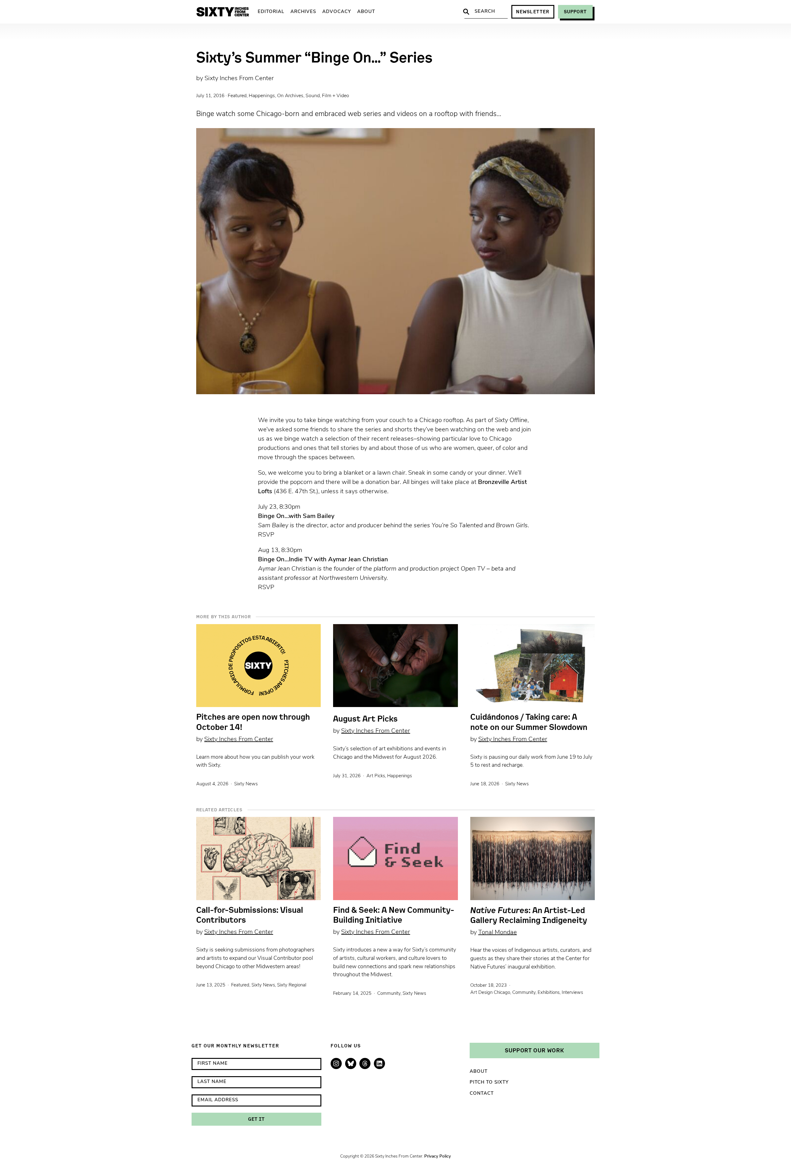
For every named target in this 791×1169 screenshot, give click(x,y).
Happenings (262, 95)
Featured (237, 95)
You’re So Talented (457, 526)
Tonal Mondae (497, 933)
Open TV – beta (482, 569)
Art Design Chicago (490, 992)
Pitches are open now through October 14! (253, 722)
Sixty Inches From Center (239, 78)
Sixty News (246, 784)
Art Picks (375, 776)
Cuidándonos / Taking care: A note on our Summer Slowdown (528, 722)
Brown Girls (512, 526)
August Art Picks (365, 719)
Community (388, 993)
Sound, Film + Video (327, 95)
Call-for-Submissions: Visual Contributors (249, 915)
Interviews (572, 992)
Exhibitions (549, 992)
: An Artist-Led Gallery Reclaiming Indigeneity (528, 915)
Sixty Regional (291, 985)
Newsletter (533, 12)
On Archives (290, 95)
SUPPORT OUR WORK (534, 1050)
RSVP (266, 535)
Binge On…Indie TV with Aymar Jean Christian (323, 560)
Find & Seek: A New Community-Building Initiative (393, 915)
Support (575, 12)
